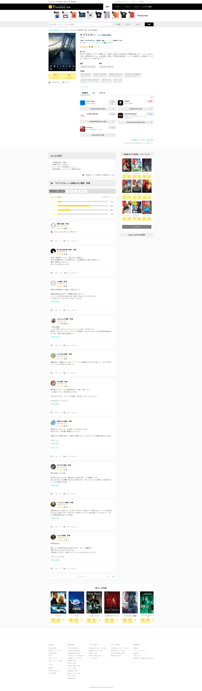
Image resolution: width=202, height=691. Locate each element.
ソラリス (76, 615)
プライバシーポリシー (139, 650)
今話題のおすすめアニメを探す (120, 648)
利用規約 (135, 653)
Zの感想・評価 (62, 281)
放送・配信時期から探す (118, 653)
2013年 (100, 35)
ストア (137, 7)
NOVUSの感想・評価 (64, 465)
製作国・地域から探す (74, 666)
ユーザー (138, 24)
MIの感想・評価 (62, 381)
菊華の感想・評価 (63, 224)
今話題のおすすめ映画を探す (76, 655)
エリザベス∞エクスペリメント (112, 615)
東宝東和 (109, 42)
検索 (149, 24)
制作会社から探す (116, 655)
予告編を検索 (55, 82)
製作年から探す (72, 663)
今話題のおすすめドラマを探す (97, 648)
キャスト (127, 24)
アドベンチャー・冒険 (92, 42)
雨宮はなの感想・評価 (64, 421)
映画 (107, 7)
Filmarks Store (52, 648)
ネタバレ (82, 191)
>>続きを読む (55, 301)
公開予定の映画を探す (74, 650)
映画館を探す (71, 678)
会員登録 (141, 2)
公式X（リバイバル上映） (55, 660)
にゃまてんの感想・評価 (65, 502)
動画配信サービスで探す (75, 658)
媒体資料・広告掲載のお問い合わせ (143, 658)
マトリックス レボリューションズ (147, 615)
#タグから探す (72, 676)
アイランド (58, 615)
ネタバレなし (72, 191)
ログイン (150, 2)
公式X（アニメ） (53, 658)
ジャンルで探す (72, 668)
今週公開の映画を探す (74, 653)
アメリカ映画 (64, 30)
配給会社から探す (73, 671)
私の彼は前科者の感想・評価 (66, 249)
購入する (67, 82)
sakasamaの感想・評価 (65, 319)
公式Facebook (52, 653)
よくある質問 (52, 673)
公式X (50, 655)
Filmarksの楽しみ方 (121, 2)
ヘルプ (133, 2)
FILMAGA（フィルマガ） (55, 650)
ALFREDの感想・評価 (64, 354)
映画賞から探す (72, 660)
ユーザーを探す (147, 7)
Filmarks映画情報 (53, 30)
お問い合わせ (137, 655)
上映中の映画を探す (73, 648)
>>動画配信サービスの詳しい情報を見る (142, 140)
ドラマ (117, 7)
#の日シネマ (55, 448)
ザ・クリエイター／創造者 (130, 615)
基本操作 (50, 668)
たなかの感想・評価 (63, 535)
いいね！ (56, 241)
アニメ (127, 7)
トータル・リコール (94, 615)
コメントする (70, 241)
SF (101, 42)
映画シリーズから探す (74, 673)
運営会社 (135, 648)
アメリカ (107, 40)
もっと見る (85, 86)
